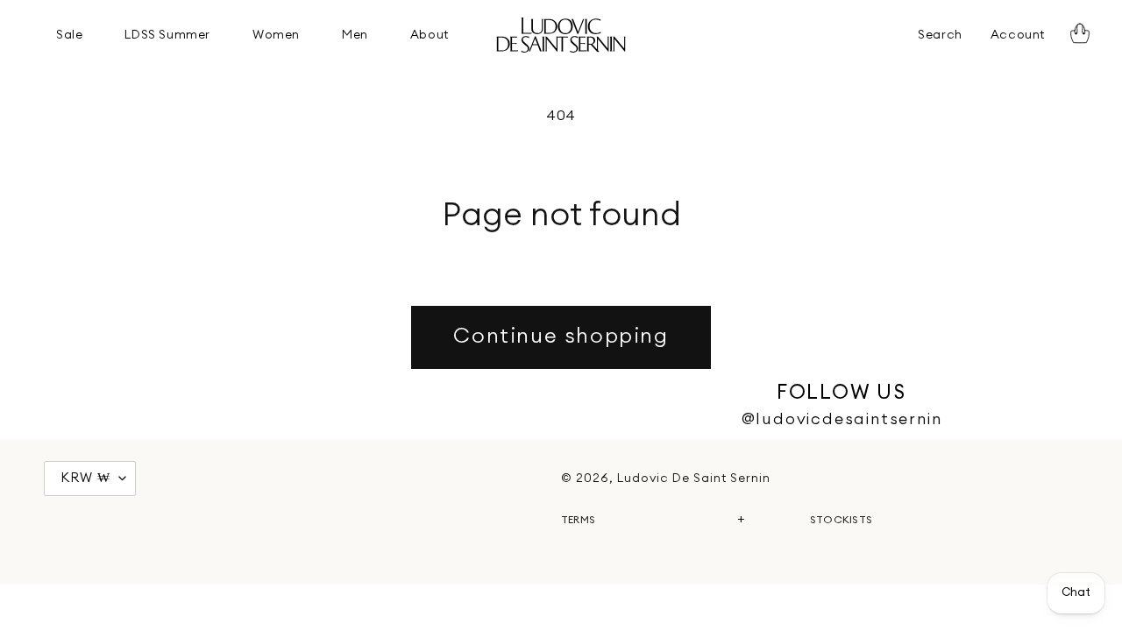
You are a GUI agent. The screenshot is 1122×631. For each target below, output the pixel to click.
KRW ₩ (85, 478)
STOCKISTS (841, 519)
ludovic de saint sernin (693, 478)
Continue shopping (560, 336)
